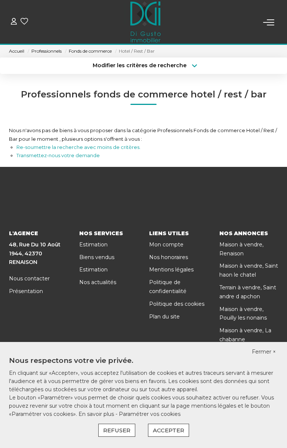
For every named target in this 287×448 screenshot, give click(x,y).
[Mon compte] (14, 22)
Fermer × (264, 351)
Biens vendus (96, 257)
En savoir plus (96, 414)
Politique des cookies (176, 304)
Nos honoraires (168, 257)
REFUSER (116, 430)
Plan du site (164, 316)
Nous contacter (29, 278)
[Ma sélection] (24, 22)
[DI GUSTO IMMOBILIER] (145, 22)
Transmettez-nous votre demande (58, 155)
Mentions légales (171, 269)
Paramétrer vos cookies (149, 414)
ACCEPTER (168, 430)
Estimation (93, 244)
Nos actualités (97, 282)
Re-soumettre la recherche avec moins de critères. (78, 147)
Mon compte (166, 244)
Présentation (26, 291)
